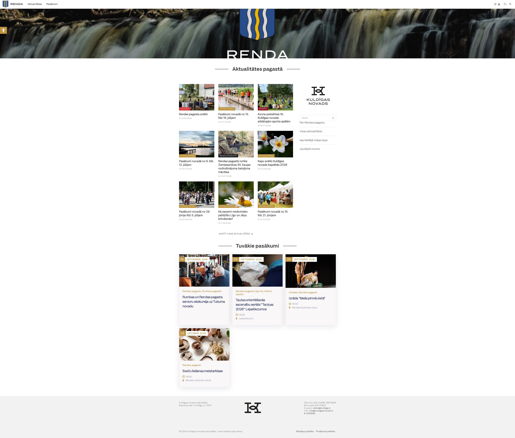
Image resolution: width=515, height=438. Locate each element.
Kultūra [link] (185, 109)
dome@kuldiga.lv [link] (322, 408)
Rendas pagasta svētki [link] (193, 114)
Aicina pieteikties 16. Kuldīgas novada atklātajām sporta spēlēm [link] (274, 118)
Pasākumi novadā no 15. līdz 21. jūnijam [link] (273, 213)
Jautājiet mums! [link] (310, 149)
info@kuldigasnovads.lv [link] (321, 410)
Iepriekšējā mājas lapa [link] (314, 140)
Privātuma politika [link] (325, 431)
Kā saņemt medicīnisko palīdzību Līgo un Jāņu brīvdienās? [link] (233, 215)
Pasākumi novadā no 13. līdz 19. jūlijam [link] (233, 116)
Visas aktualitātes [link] (311, 131)
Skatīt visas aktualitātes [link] (234, 233)
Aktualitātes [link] (35, 4)
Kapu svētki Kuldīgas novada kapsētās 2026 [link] (272, 163)
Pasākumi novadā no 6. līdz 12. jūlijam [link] (196, 163)
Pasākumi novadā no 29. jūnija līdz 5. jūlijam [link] (194, 213)
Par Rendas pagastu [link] (312, 122)
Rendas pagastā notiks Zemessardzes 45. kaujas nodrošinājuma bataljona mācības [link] (234, 167)
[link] (3, 30)
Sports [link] (263, 109)
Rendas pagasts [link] (228, 156)
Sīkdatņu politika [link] (305, 431)
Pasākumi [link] (52, 4)
